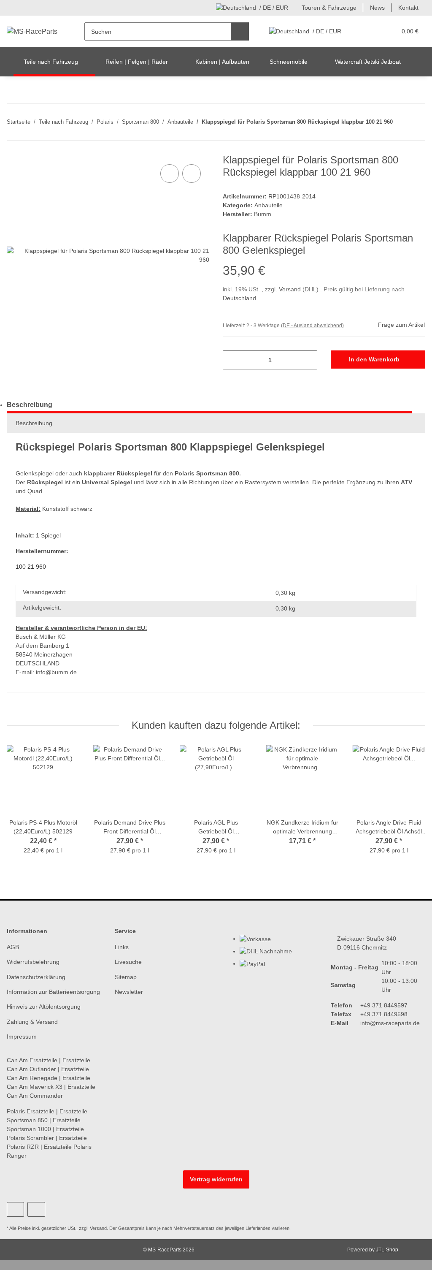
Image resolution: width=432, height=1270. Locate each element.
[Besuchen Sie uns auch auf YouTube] (15, 1209)
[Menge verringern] (232, 360)
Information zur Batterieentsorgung (53, 991)
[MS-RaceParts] (32, 31)
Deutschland (239, 298)
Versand (290, 289)
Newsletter (129, 991)
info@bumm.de (56, 672)
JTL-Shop (387, 1250)
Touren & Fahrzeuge (329, 7)
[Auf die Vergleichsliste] (169, 173)
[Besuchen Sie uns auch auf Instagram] (36, 1209)
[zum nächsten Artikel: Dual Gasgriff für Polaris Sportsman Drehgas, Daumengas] (416, 113)
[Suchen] (240, 31)
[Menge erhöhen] (308, 360)
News (377, 7)
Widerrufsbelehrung (33, 961)
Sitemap (126, 977)
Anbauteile (268, 205)
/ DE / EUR (273, 7)
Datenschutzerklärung (36, 977)
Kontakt (408, 7)
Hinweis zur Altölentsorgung (44, 1006)
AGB (13, 947)
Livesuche (128, 961)
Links (122, 947)
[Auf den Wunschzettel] (191, 173)
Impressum (22, 1036)
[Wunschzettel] (374, 31)
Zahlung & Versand (32, 1021)
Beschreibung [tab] (29, 404)
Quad (34, 491)
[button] (357, 31)
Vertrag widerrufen (216, 1179)
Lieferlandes (258, 1228)
